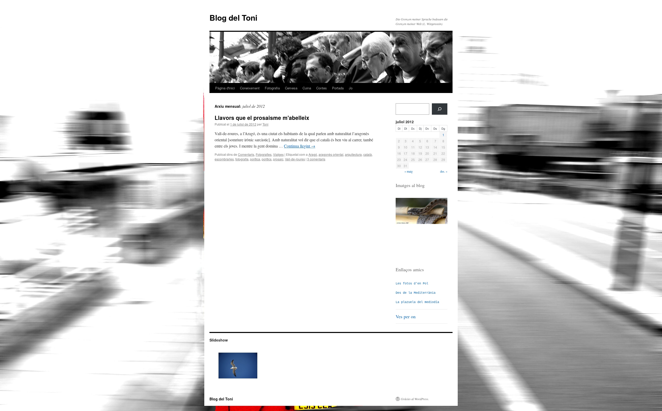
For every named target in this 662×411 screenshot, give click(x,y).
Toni (265, 124)
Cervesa (291, 88)
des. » (443, 171)
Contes (321, 88)
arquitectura (353, 154)
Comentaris (246, 154)
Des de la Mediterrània (415, 293)
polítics (267, 159)
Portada (338, 88)
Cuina (307, 88)
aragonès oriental (331, 154)
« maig (408, 171)
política (255, 159)
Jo (350, 88)
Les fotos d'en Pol (412, 283)
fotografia (242, 159)
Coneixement (250, 88)
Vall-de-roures (295, 159)
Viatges (278, 154)
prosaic (278, 159)
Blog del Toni (233, 17)
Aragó (313, 154)
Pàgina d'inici (225, 88)
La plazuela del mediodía (417, 302)
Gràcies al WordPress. (415, 399)
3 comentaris (316, 159)
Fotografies (264, 154)
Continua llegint (299, 146)
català (367, 154)
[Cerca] (439, 109)
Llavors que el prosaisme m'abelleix (262, 117)
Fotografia (272, 88)
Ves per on (406, 316)
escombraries (224, 159)
